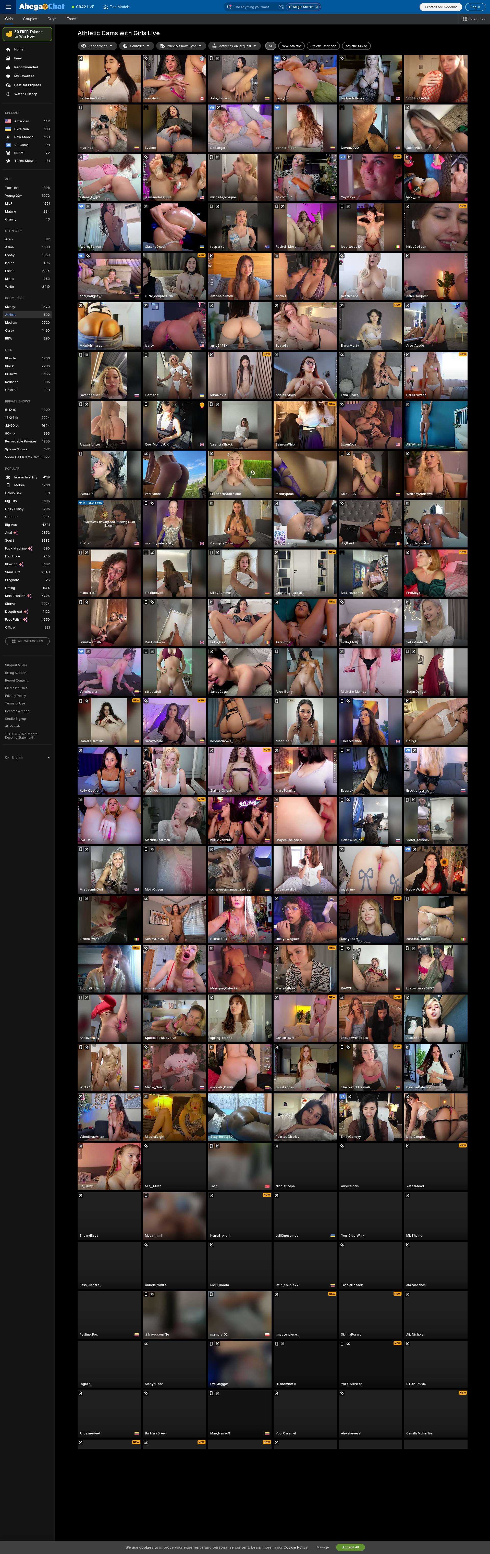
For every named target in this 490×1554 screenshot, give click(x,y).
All (271, 46)
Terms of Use (15, 703)
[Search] (281, 6)
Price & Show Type (182, 46)
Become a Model (17, 711)
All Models (13, 726)
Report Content (16, 680)
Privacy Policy (15, 696)
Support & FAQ (16, 665)
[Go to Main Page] (41, 7)
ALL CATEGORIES (30, 641)
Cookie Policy (296, 1547)
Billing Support (16, 673)
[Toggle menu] (8, 7)
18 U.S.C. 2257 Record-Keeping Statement (22, 735)
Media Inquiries (16, 688)
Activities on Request (235, 46)
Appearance (97, 46)
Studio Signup (15, 719)
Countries (137, 46)
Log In (475, 7)
